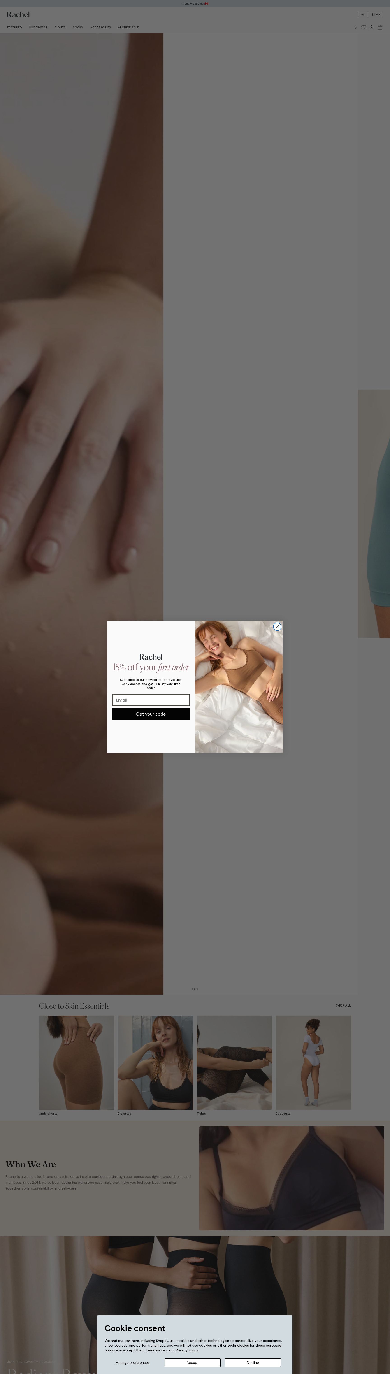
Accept (192, 1362)
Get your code (151, 714)
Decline (253, 1362)
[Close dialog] (277, 627)
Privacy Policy (187, 1350)
